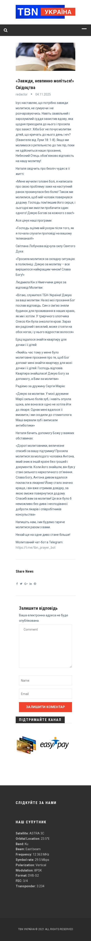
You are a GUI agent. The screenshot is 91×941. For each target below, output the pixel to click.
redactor (22, 94)
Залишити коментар (45, 707)
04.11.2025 (43, 94)
